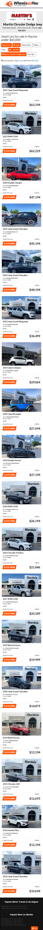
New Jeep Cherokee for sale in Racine (14, 925)
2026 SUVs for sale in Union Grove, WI (14, 906)
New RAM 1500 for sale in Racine (12, 919)
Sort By (31, 54)
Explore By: (6, 45)
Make (36, 45)
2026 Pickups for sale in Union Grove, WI (15, 908)
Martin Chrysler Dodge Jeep (14, 54)
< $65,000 (15, 49)
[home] (22, 4)
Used (17, 45)
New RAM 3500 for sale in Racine (12, 921)
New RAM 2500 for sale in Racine (12, 923)
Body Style (26, 45)
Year (4, 49)
